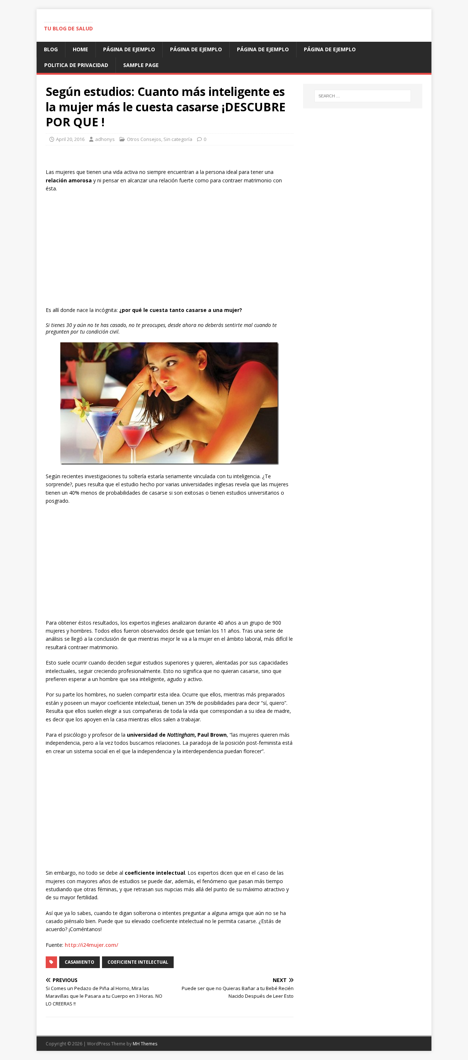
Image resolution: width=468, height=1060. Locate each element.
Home (80, 49)
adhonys (105, 139)
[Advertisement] (170, 251)
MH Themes (145, 1044)
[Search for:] (362, 96)
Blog (51, 49)
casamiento (79, 962)
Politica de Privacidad (76, 65)
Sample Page (141, 65)
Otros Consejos (144, 139)
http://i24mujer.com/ (91, 944)
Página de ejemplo (129, 49)
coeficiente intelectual (137, 962)
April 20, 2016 (70, 139)
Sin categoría (177, 139)
